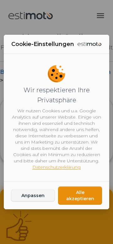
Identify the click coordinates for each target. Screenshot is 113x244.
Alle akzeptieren (80, 195)
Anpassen (33, 195)
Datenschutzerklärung (56, 167)
